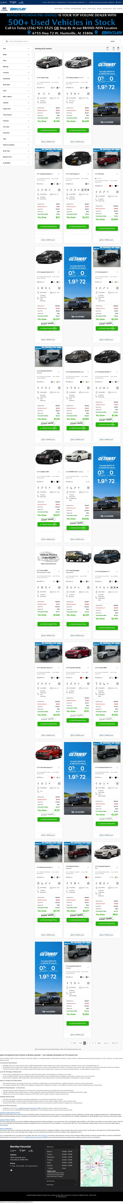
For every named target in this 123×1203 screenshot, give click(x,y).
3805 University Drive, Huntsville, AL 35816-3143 (102, 2)
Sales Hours (50, 1147)
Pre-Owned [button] (67, 8)
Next (100, 1043)
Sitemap (45, 1195)
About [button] (114, 8)
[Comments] (59, 93)
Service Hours (51, 1181)
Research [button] (119, 8)
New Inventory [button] (58, 8)
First (74, 1043)
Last (106, 1043)
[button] (60, 62)
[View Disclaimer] (49, 94)
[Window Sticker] (85, 190)
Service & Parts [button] (92, 8)
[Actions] (58, 77)
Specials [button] (99, 8)
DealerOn (39, 1195)
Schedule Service (61, 2)
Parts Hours (50, 1184)
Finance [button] (84, 8)
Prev (80, 1043)
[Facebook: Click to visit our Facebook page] (11, 1170)
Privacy (49, 1195)
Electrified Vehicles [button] (76, 8)
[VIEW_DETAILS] (48, 556)
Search (113, 41)
